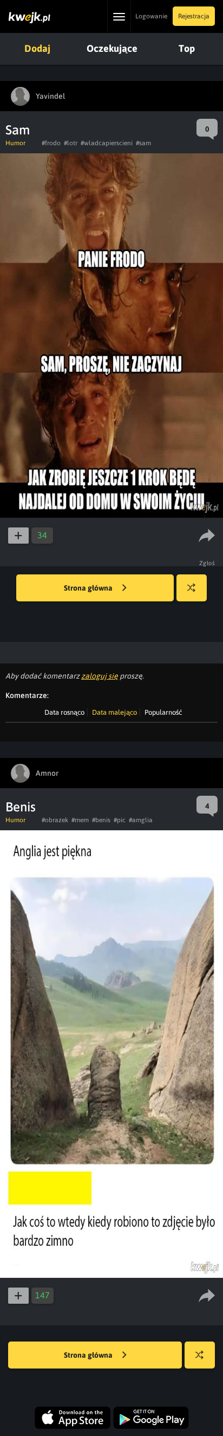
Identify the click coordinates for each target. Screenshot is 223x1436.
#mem (80, 820)
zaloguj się (99, 676)
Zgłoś (207, 563)
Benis (20, 807)
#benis (101, 820)
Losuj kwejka (191, 587)
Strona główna (89, 588)
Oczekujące (112, 48)
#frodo (51, 143)
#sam (143, 143)
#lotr (70, 143)
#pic (120, 820)
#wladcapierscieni (107, 143)
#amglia (141, 820)
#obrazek (55, 820)
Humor (15, 143)
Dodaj (37, 48)
